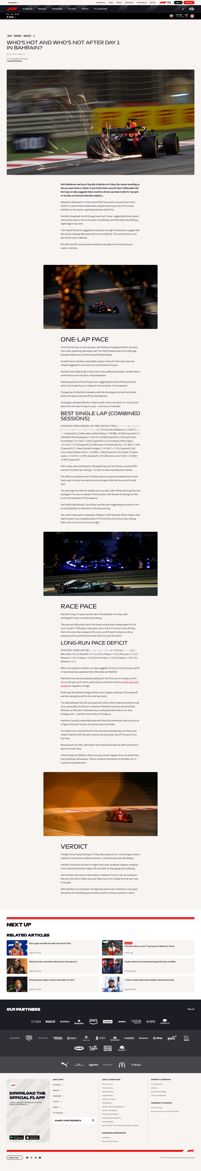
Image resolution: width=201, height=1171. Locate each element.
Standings (57, 9)
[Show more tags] (34, 35)
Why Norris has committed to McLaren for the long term (53, 961)
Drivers (72, 9)
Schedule (27, 9)
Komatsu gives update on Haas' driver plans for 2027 (52, 979)
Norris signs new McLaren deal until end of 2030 (50, 943)
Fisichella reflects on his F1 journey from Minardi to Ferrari (149, 946)
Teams (84, 9)
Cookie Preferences (110, 1141)
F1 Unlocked (100, 9)
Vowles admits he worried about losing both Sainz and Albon (150, 961)
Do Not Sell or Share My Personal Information (120, 1125)
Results (42, 9)
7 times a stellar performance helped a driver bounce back (149, 979)
